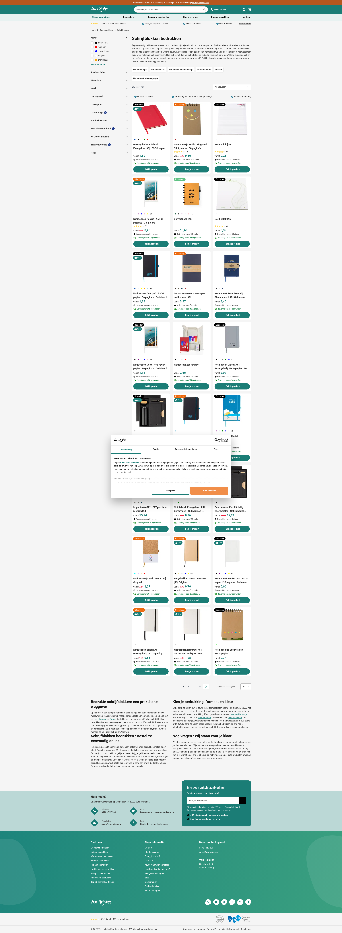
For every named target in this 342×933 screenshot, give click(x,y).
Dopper (113, 719)
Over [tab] (216, 449)
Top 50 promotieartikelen (102, 882)
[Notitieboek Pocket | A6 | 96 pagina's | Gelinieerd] (151, 194)
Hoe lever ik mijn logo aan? (157, 869)
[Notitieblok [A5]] (232, 194)
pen (96, 719)
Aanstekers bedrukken (101, 877)
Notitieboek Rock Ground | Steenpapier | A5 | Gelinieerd (230, 295)
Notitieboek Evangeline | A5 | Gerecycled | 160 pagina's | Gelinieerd (189, 509)
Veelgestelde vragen (154, 873)
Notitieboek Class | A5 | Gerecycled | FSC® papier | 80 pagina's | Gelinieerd (231, 366)
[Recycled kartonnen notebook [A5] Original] (191, 553)
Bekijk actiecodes (201, 3)
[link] (173, 687)
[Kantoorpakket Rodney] (191, 339)
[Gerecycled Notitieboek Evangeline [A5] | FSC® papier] (151, 119)
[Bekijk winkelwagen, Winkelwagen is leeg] (249, 9)
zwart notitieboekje (238, 714)
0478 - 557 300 (220, 9)
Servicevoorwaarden (195, 810)
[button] (126, 38)
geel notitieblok (235, 717)
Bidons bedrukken (99, 852)
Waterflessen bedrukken (102, 856)
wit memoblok (204, 717)
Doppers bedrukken (100, 847)
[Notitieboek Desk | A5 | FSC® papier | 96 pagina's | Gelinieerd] (151, 339)
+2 (151, 288)
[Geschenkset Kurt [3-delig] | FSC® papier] (151, 411)
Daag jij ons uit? (152, 856)
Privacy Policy (213, 929)
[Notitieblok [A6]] (232, 119)
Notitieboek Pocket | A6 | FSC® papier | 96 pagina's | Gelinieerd (231, 580)
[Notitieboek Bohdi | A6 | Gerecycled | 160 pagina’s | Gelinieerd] (151, 624)
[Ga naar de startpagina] (99, 9)
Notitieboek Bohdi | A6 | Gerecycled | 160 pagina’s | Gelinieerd (147, 651)
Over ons (149, 860)
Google (211, 810)
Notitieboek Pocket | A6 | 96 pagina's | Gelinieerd (148, 221)
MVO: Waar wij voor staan (157, 865)
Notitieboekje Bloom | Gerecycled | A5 (226, 438)
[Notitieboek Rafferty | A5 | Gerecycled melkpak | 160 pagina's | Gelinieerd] (191, 624)
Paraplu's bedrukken (100, 873)
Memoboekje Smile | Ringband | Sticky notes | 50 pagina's (191, 146)
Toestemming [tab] (126, 449)
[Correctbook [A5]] (191, 194)
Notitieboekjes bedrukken (102, 869)
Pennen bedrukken (99, 865)
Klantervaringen (152, 890)
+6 (192, 214)
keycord (102, 719)
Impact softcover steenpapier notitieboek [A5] (190, 295)
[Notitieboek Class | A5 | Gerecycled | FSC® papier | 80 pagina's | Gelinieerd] (232, 339)
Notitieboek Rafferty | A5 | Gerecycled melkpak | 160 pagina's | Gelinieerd (188, 651)
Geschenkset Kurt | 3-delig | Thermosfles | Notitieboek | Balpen (229, 509)
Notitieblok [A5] (223, 219)
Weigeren (170, 490)
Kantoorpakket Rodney (186, 364)
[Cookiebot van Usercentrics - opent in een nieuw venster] (216, 440)
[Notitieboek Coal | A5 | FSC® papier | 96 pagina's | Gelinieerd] (151, 268)
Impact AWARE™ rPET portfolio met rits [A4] (149, 509)
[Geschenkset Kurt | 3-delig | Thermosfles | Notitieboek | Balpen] (232, 482)
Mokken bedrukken (100, 860)
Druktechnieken (152, 886)
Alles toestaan (209, 490)
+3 (192, 573)
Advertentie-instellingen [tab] (186, 449)
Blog (147, 877)
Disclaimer (246, 929)
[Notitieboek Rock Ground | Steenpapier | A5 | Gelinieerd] (232, 268)
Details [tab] (156, 449)
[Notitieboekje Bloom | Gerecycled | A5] (232, 411)
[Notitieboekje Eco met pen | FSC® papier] (232, 624)
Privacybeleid (230, 807)
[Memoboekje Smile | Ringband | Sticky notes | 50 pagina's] (191, 119)
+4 (151, 214)
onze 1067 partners (129, 462)
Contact (148, 847)
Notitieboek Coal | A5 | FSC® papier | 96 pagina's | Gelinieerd (150, 295)
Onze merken (151, 882)
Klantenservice (245, 23)
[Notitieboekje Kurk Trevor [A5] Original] (151, 553)
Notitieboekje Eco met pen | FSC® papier (229, 651)
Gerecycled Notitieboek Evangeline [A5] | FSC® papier (149, 146)
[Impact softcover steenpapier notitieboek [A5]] (191, 268)
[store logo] (130, 902)
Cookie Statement (230, 929)
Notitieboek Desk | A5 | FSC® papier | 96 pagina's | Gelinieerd (150, 366)
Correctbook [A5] (183, 219)
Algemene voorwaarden (194, 929)
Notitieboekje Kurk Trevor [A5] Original (149, 580)
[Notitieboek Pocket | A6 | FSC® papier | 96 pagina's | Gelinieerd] (232, 553)
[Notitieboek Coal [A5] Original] (191, 411)
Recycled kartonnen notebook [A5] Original (190, 580)
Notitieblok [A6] (223, 144)
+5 (151, 360)
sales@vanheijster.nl (208, 852)
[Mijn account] (244, 9)
